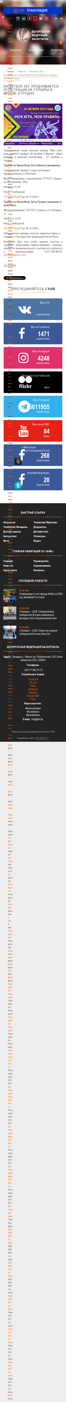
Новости (11, 476)
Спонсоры (39, 536)
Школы (10, 357)
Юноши (11, 951)
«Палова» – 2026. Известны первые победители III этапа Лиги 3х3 (38, 632)
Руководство (41, 561)
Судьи (10, 470)
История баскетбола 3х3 (12, 887)
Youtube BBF (33, 695)
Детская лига (36, 49)
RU (56, 18)
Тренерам (12, 304)
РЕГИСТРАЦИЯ (12, 196)
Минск (10, 363)
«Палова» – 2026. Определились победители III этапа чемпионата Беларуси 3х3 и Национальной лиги (38, 615)
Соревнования (42, 565)
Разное (10, 549)
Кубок (10, 516)
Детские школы (12, 531)
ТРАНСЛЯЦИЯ (33, 10)
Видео (37, 540)
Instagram (33, 689)
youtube (41, 18)
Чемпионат (12, 509)
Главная (11, 25)
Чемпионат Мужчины (45, 522)
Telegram (33, 692)
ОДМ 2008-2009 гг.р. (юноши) (11, 1269)
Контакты (11, 111)
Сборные (11, 503)
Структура (12, 65)
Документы (12, 131)
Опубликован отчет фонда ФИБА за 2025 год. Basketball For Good (41, 595)
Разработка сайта (25, 738)
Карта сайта (10, 570)
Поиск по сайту (18, 18)
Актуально (15, 49)
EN (61, 18)
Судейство (12, 450)
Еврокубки (12, 543)
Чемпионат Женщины (15, 526)
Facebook (33, 679)
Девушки (11, 957)
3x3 (9, 838)
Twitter (33, 685)
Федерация (12, 496)
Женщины (12, 758)
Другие (10, 977)
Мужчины (11, 712)
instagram (46, 18)
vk (23, 18)
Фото (10, 971)
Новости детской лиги (11, 934)
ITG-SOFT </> (42, 738)
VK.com (33, 682)
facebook (29, 18)
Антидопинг (57, 49)
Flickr (33, 699)
